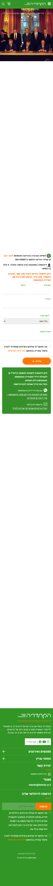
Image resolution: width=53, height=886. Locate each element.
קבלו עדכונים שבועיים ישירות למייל (30, 408)
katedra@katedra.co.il (40, 785)
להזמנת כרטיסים (26, 93)
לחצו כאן (31, 259)
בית (49, 13)
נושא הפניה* (44, 315)
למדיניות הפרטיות (17, 350)
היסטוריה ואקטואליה (34, 80)
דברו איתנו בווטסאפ (39, 773)
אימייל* (48, 299)
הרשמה (43, 806)
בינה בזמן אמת (41, 655)
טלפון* (23, 285)
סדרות (41, 13)
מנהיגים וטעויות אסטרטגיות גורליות (17, 13)
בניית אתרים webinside (26, 857)
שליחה (38, 361)
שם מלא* (47, 285)
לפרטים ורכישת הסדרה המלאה (26, 581)
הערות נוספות (45, 331)
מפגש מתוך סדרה (18, 80)
